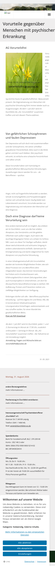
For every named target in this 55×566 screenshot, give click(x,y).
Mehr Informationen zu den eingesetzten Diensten (24, 533)
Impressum (41, 561)
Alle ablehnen (24, 542)
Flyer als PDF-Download (15, 316)
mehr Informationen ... (15, 390)
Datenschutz (29, 561)
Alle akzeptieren (24, 548)
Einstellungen (24, 554)
